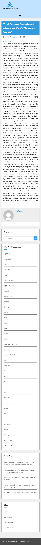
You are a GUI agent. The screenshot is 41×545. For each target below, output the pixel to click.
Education (7, 291)
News (5, 371)
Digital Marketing (9, 286)
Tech (5, 419)
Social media (8, 403)
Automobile (7, 259)
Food (5, 318)
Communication (9, 280)
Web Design (8, 440)
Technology (7, 424)
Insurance (7, 350)
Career (6, 275)
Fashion (6, 302)
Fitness (6, 312)
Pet (5, 376)
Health (6, 334)
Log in (6, 512)
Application (7, 254)
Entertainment (9, 296)
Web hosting (8, 445)
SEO (5, 392)
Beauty (6, 264)
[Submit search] (35, 238)
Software (7, 408)
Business (8, 41)
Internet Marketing (10, 355)
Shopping (7, 397)
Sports (6, 413)
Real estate (7, 387)
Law (5, 360)
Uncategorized (9, 435)
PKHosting (28, 542)
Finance (6, 307)
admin (6, 37)
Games (6, 323)
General (6, 328)
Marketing (7, 366)
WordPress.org (9, 528)
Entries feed (8, 517)
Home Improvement (10, 344)
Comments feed (9, 522)
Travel (6, 429)
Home (6, 339)
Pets (5, 381)
